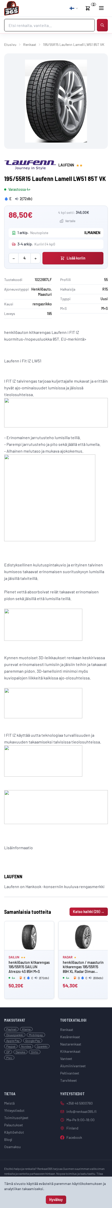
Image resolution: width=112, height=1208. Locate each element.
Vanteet (66, 1058)
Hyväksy (56, 1199)
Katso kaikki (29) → (88, 911)
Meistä (9, 1103)
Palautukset (13, 1125)
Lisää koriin (76, 258)
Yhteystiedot (14, 1110)
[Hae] (102, 25)
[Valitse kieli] (74, 8)
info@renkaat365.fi (81, 1111)
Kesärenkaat (70, 1037)
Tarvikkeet (68, 1080)
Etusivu (10, 44)
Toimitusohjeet (16, 1117)
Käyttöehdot (14, 1132)
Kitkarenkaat (70, 1051)
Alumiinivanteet (73, 1066)
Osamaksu (12, 1146)
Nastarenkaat (70, 1044)
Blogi (8, 1139)
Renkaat (29, 44)
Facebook (74, 1137)
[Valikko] (101, 8)
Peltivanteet (69, 1073)
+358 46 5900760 (79, 1103)
